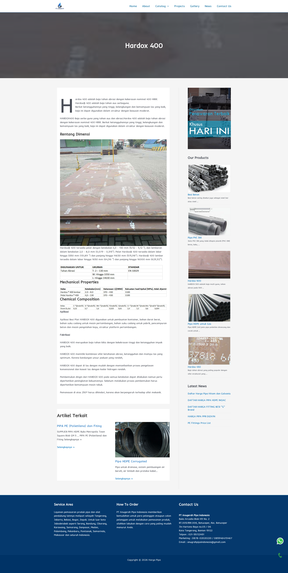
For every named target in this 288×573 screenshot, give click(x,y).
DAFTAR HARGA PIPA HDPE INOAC (207, 400)
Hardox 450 (194, 366)
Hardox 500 (194, 280)
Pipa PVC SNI (195, 237)
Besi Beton (193, 194)
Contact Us (224, 6)
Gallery (194, 6)
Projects (179, 6)
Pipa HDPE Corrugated (131, 461)
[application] (167, 6)
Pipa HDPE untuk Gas (199, 323)
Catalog (160, 6)
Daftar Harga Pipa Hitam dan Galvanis (209, 393)
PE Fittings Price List (199, 422)
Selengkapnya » (66, 447)
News (208, 6)
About (146, 6)
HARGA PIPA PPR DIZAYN (201, 416)
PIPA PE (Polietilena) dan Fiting (79, 426)
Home (133, 6)
